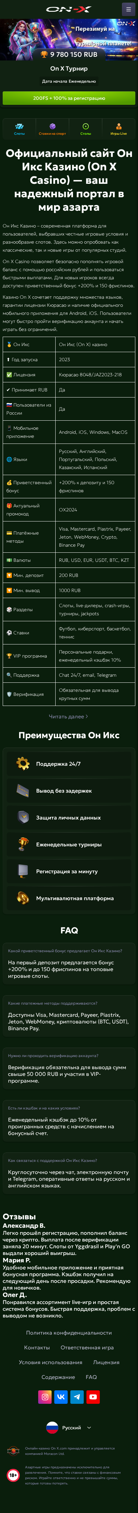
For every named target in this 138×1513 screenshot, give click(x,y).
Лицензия (106, 1362)
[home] (69, 9)
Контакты (37, 1347)
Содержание (58, 1377)
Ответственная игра (87, 1347)
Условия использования (50, 1362)
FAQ (91, 1377)
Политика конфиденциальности (69, 1332)
